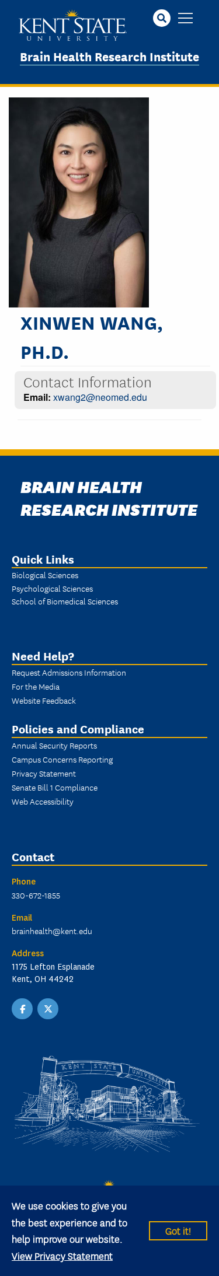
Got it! (178, 1230)
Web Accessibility (43, 801)
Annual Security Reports (54, 745)
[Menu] (185, 19)
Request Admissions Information (69, 672)
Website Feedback (44, 700)
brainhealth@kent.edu (52, 930)
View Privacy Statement (62, 1255)
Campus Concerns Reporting (62, 759)
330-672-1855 (36, 895)
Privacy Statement (44, 773)
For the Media (36, 686)
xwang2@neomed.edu (100, 397)
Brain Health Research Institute (109, 56)
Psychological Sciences (52, 588)
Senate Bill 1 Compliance (55, 787)
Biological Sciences (45, 574)
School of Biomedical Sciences (65, 601)
